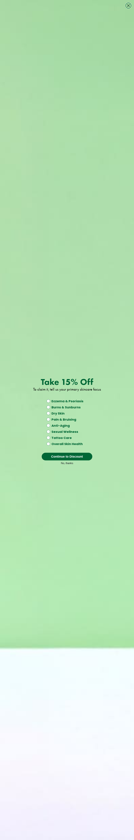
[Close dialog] (128, 5)
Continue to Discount (67, 456)
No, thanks (67, 463)
